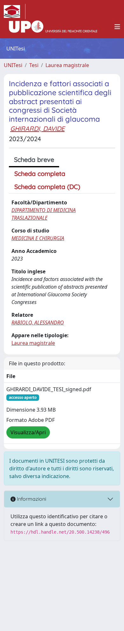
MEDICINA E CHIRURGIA (37, 238)
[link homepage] (14, 11)
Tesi (33, 65)
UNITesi (13, 65)
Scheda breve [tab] (34, 159)
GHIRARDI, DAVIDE (37, 129)
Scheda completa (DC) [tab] (47, 187)
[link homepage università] (53, 26)
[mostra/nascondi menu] (117, 27)
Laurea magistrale (67, 65)
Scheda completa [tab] (39, 174)
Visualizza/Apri (28, 432)
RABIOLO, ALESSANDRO (37, 322)
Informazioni (31, 499)
